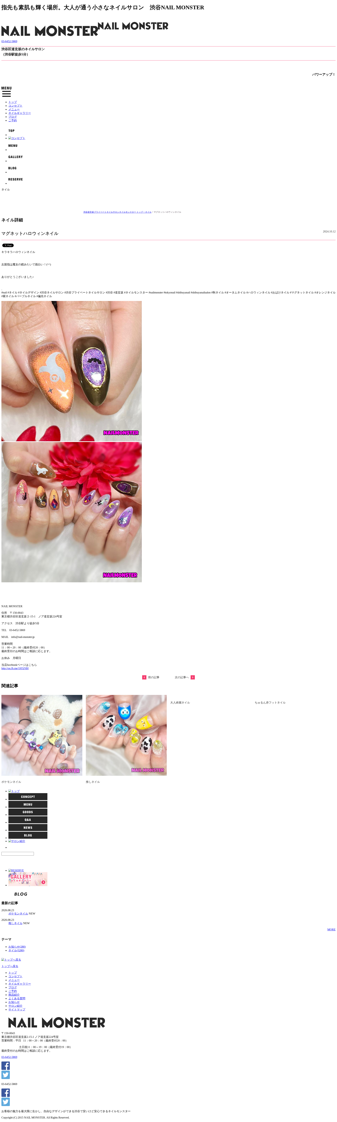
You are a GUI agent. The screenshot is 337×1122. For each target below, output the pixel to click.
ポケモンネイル (11, 781)
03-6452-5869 (9, 41)
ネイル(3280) (16, 950)
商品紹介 (14, 994)
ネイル (148, 212)
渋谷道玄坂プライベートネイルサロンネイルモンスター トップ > (114, 212)
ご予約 (12, 120)
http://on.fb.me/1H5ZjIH (15, 668)
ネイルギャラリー (19, 113)
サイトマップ (16, 1009)
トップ (12, 102)
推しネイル (93, 781)
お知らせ (14, 1002)
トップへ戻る (9, 966)
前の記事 (153, 677)
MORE (331, 929)
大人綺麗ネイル (180, 702)
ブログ (12, 116)
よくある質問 (16, 998)
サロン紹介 (15, 1005)
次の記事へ (182, 677)
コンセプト (15, 105)
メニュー (14, 109)
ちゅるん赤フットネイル (270, 702)
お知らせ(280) (17, 946)
